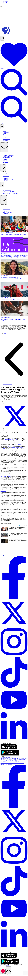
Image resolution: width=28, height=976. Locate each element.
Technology (14, 760)
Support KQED (4, 204)
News (2, 128)
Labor (18, 760)
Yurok (2, 476)
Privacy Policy (10, 757)
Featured (2, 215)
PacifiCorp (9, 446)
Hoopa (5, 476)
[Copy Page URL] (3, 429)
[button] (14, 529)
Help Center (4, 764)
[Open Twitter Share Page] (15, 427)
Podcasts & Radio (4, 153)
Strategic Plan (15, 761)
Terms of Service (4, 757)
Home (4, 333)
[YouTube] (14, 711)
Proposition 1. (19, 444)
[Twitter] (14, 625)
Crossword (22, 760)
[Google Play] (10, 753)
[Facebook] (14, 598)
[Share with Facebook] (3, 403)
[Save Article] (3, 430)
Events (2, 187)
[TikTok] (14, 687)
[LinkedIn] (14, 742)
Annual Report (9, 761)
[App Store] (9, 747)
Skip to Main (5, 2)
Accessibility (13, 763)
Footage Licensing (8, 759)
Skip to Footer (6, 3)
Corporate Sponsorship (17, 759)
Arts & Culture (9, 760)
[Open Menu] (1, 6)
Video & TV (3, 171)
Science (4, 760)
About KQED (3, 761)
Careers (23, 759)
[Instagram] (14, 656)
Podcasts (6, 758)
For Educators (18, 758)
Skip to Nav (5, 1)
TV (1, 758)
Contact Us (9, 764)
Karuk (9, 476)
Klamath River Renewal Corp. (11, 439)
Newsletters (13, 758)
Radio (3, 758)
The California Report (7, 384)
